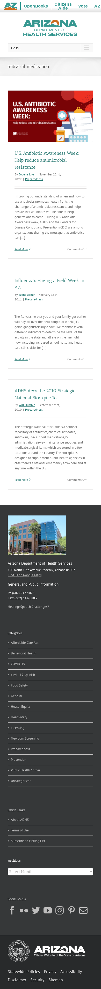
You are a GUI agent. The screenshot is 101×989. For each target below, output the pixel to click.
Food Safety (19, 685)
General (16, 696)
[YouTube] (48, 910)
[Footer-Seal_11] (46, 942)
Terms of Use (20, 830)
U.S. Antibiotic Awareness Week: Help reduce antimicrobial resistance (47, 160)
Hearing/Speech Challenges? (28, 606)
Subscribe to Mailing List (28, 841)
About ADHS (20, 819)
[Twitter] (36, 910)
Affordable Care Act (24, 642)
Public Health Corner (25, 770)
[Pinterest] (71, 910)
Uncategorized (21, 781)
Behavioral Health (23, 653)
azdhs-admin (27, 295)
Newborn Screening (25, 738)
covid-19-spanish (23, 675)
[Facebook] (12, 910)
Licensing (17, 728)
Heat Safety (19, 717)
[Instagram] (59, 910)
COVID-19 (18, 664)
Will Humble (27, 405)
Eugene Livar (27, 174)
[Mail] (83, 910)
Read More (21, 249)
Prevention (18, 759)
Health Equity (20, 706)
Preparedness (34, 179)
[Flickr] (24, 910)
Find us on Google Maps (24, 575)
